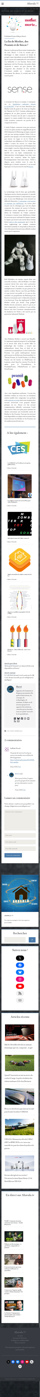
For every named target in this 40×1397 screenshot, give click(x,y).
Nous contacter (20, 1343)
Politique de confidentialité (20, 1340)
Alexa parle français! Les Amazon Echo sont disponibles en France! (19, 667)
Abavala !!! (33, 3)
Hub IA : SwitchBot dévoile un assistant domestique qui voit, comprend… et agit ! (18, 1046)
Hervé (24, 36)
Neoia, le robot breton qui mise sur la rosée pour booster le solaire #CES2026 (19, 1110)
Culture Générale (18, 9)
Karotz (31, 167)
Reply (19, 767)
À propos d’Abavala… (20, 1338)
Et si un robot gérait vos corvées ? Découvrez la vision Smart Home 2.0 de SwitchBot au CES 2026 (18, 1178)
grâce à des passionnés (17, 222)
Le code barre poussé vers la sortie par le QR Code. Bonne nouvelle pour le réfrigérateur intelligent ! (19, 677)
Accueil (20, 1336)
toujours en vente (14, 400)
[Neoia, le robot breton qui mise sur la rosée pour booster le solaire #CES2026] (19, 1097)
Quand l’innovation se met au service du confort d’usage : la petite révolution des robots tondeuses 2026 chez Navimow (18, 1078)
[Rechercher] (32, 939)
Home (4, 9)
